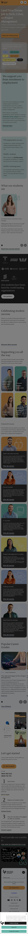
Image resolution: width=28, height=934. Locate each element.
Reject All (14, 927)
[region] (14, 923)
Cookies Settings (14, 923)
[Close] (26, 914)
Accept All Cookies (14, 931)
